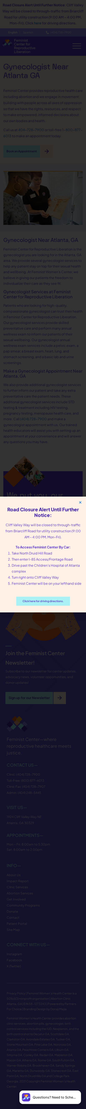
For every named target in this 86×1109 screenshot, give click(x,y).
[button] (80, 502)
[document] (43, 554)
